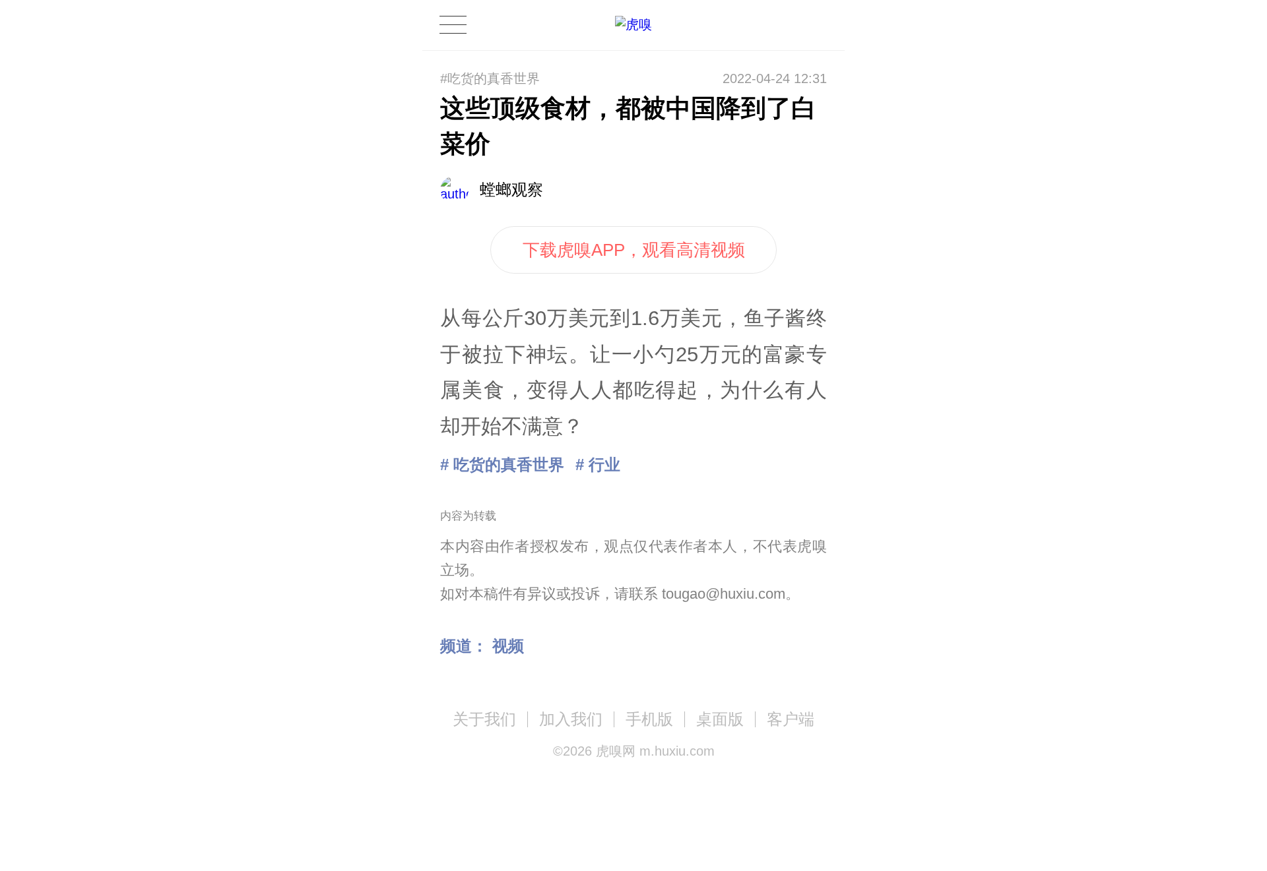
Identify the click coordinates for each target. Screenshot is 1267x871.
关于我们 (484, 719)
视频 (508, 646)
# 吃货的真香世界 (502, 464)
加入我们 (570, 719)
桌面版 (720, 719)
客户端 (790, 719)
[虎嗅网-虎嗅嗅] (774, 25)
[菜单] (452, 24)
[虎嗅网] (633, 25)
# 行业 (597, 464)
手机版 (649, 719)
